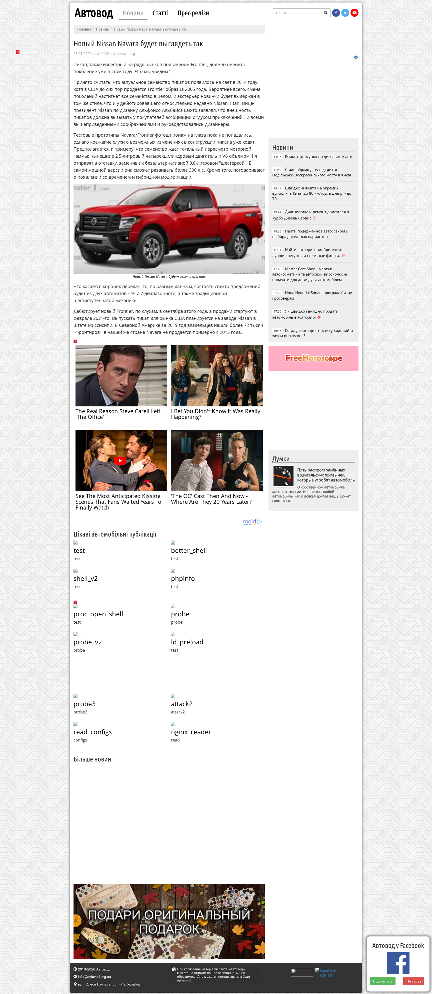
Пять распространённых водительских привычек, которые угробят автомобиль (326, 474)
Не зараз (414, 980)
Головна (84, 29)
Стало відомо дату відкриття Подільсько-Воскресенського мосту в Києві (311, 172)
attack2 (182, 703)
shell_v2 (86, 578)
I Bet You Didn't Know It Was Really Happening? (215, 413)
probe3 (85, 703)
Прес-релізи (193, 13)
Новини (133, 13)
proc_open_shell (98, 614)
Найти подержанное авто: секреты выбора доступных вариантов (310, 233)
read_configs (93, 731)
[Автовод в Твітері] (345, 13)
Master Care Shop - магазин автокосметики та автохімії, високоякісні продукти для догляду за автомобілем (309, 274)
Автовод (94, 12)
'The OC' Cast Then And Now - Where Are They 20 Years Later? (211, 498)
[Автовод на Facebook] (336, 13)
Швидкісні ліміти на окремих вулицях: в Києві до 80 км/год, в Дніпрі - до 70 (311, 193)
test (79, 550)
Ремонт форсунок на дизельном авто (319, 156)
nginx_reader (191, 731)
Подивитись (382, 980)
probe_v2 (88, 642)
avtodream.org (122, 53)
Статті (160, 13)
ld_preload (187, 642)
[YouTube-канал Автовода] (354, 13)
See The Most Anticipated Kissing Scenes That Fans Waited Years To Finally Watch (118, 501)
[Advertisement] (169, 823)
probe (180, 614)
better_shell (189, 550)
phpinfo (183, 578)
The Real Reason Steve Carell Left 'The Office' (118, 413)
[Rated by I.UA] (302, 972)
